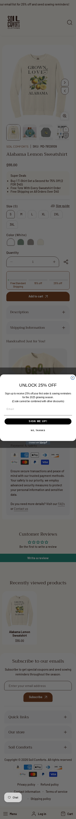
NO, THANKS (38, 430)
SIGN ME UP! (38, 421)
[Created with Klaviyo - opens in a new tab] (38, 443)
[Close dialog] (73, 377)
